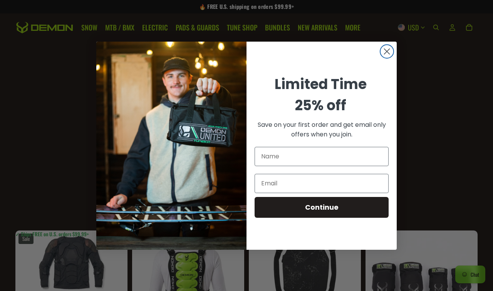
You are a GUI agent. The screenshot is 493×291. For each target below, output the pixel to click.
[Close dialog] (387, 51)
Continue (322, 207)
